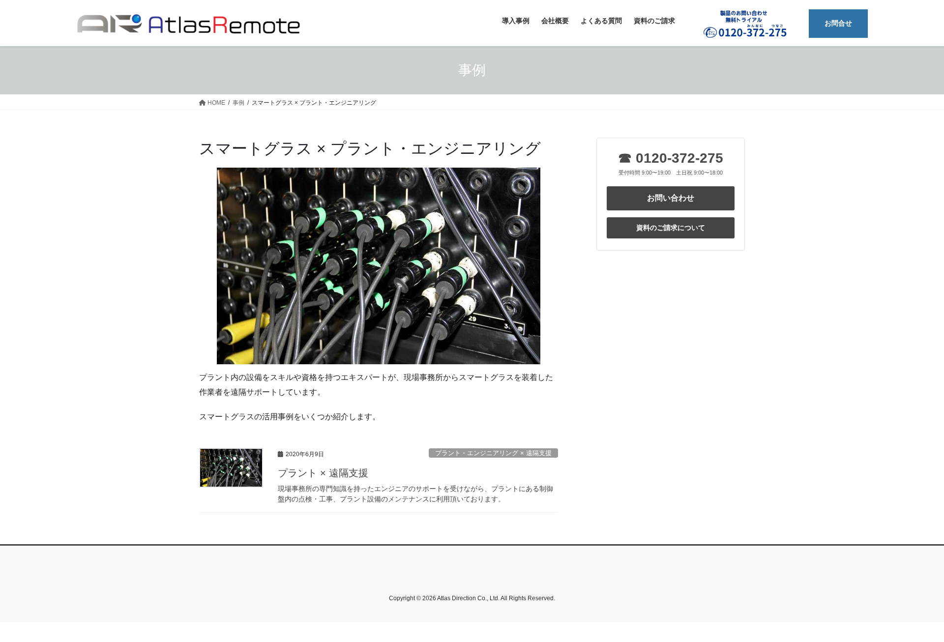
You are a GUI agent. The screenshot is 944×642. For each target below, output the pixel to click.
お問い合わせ (670, 198)
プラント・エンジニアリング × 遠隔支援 (493, 453)
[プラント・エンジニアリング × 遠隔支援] (378, 266)
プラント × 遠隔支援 (323, 472)
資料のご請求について (670, 228)
